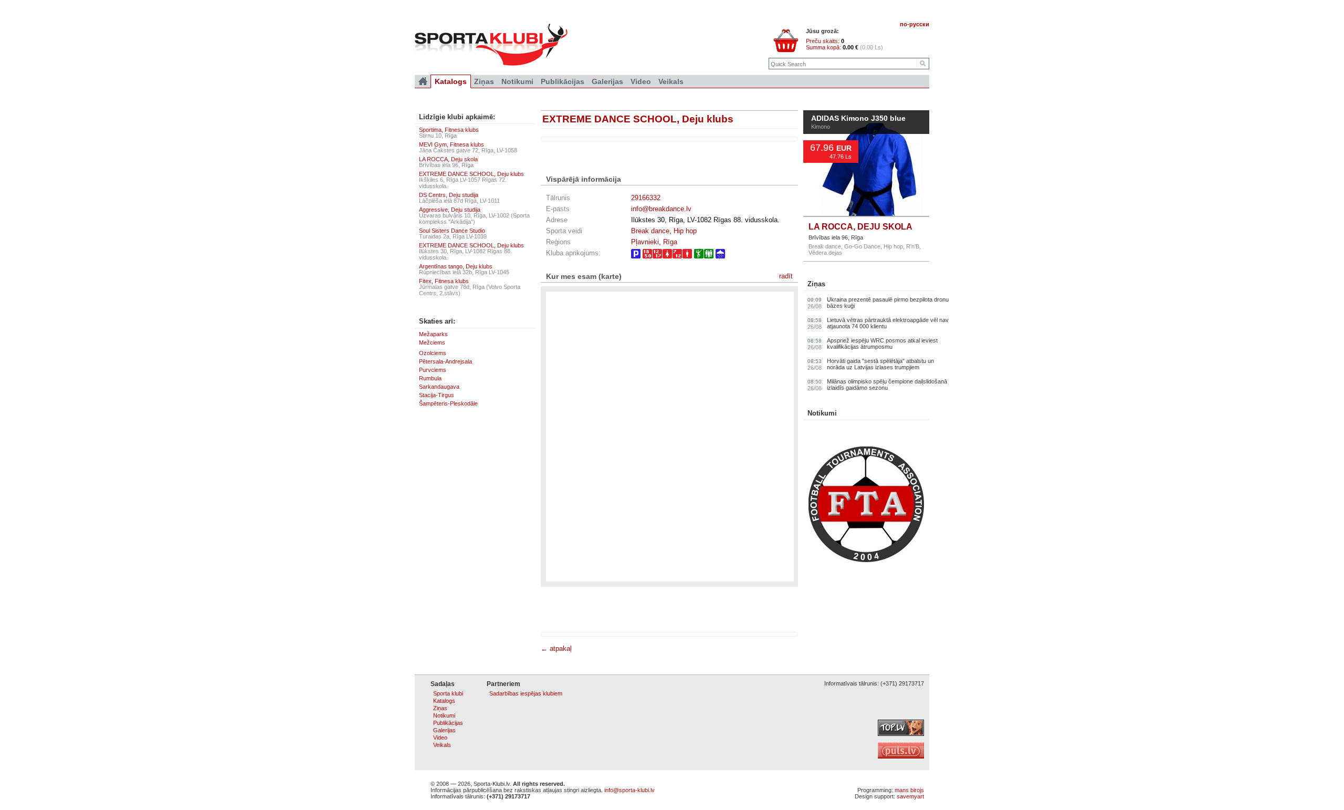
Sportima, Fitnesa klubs (449, 130)
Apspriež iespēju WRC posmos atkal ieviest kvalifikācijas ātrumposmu (882, 343)
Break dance (650, 231)
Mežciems (432, 342)
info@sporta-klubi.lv (629, 790)
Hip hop (685, 231)
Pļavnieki (645, 242)
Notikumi (822, 413)
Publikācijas (562, 81)
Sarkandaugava (439, 386)
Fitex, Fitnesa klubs (444, 281)
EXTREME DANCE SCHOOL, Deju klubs (637, 118)
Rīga (670, 242)
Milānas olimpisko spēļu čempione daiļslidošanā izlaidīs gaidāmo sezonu (887, 384)
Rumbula (430, 378)
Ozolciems (432, 353)
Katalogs (451, 81)
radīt (786, 276)
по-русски (914, 24)
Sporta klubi (448, 693)
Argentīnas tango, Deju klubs (455, 266)
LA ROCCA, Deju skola (448, 159)
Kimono (820, 126)
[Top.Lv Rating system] (901, 734)
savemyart (910, 796)
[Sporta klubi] (423, 81)
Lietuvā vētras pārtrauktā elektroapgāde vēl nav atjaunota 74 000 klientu (888, 323)
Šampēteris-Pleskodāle (448, 403)
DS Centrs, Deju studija (448, 195)
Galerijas (607, 81)
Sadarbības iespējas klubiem (525, 693)
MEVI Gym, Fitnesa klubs (451, 144)
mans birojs (909, 790)
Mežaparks (433, 334)
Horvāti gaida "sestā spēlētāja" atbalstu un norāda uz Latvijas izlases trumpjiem (880, 364)
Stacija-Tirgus (436, 395)
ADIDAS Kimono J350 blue (858, 118)
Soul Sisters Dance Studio (452, 230)
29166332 (645, 198)
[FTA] (866, 560)
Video (641, 81)
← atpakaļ (556, 648)
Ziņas (816, 284)
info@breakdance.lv (661, 209)
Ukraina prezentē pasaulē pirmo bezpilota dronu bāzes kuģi (888, 302)
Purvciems (432, 370)
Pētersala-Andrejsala (445, 361)
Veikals (671, 81)
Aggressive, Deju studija (449, 209)
